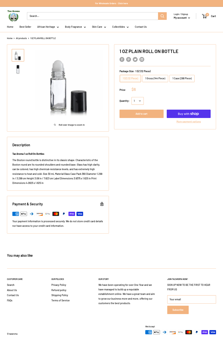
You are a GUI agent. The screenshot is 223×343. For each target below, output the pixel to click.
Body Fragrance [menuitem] (73, 26)
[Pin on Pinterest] (128, 59)
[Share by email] (141, 59)
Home (9, 38)
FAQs (9, 300)
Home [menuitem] (10, 26)
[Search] (162, 16)
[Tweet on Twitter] (135, 59)
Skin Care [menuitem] (97, 26)
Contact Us (13, 295)
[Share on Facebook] (122, 59)
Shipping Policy (59, 295)
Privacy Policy (58, 284)
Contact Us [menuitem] (141, 26)
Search (10, 284)
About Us (12, 290)
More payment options (188, 121)
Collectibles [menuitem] (118, 26)
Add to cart (141, 113)
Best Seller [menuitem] (25, 26)
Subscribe (177, 309)
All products (21, 38)
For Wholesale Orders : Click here (111, 3)
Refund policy (58, 290)
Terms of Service (60, 300)
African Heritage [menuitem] (46, 26)
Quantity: (124, 100)
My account (180, 17)
